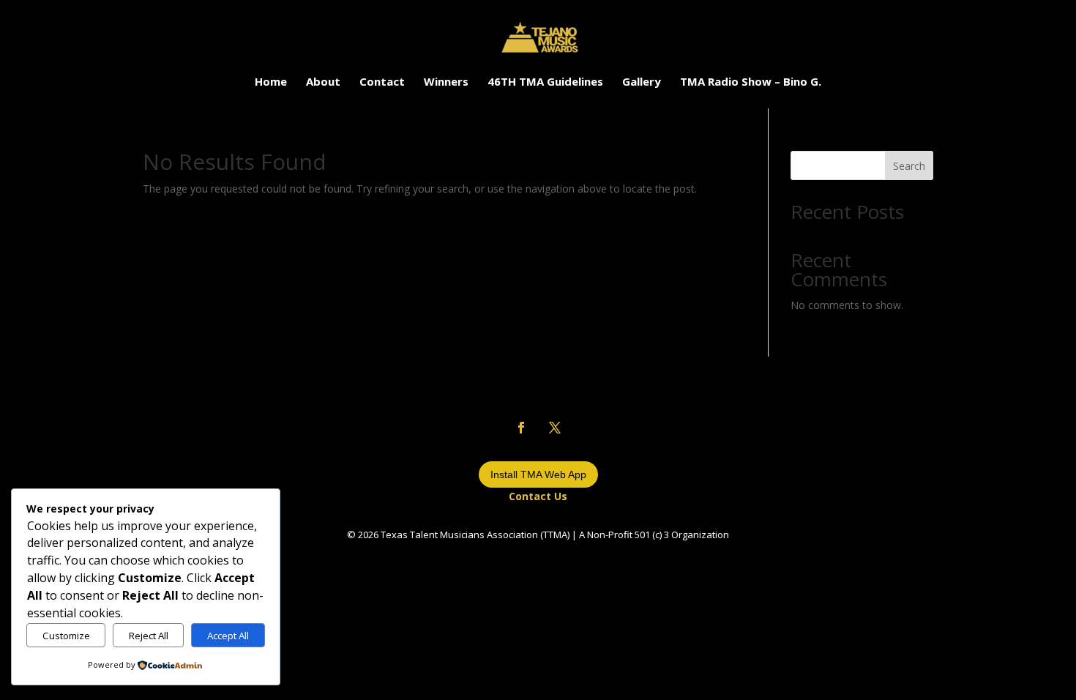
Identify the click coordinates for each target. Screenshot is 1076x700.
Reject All (148, 635)
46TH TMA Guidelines (545, 82)
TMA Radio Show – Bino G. (750, 82)
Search (909, 166)
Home (271, 82)
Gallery (641, 82)
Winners (446, 82)
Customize (66, 635)
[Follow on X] (555, 427)
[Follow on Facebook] (521, 427)
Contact (382, 82)
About (323, 82)
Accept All (228, 635)
